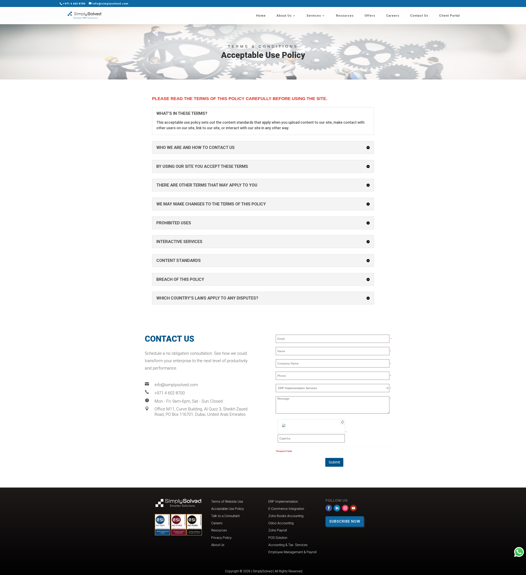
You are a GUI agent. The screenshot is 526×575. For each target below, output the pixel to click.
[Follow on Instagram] (345, 508)
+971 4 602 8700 (74, 3)
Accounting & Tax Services (288, 545)
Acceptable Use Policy (227, 509)
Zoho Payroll (277, 530)
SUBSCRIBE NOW (344, 521)
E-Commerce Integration (286, 509)
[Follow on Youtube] (353, 508)
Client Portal (449, 15)
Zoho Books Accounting (285, 516)
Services (314, 15)
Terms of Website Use (227, 502)
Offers (370, 15)
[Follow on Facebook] (328, 508)
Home (261, 15)
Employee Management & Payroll (292, 552)
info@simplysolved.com (176, 384)
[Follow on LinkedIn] (337, 508)
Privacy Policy (221, 538)
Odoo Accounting (281, 523)
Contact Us (419, 15)
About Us (284, 15)
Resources (345, 15)
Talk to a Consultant (225, 516)
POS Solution (277, 538)
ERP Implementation (283, 502)
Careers (392, 15)
